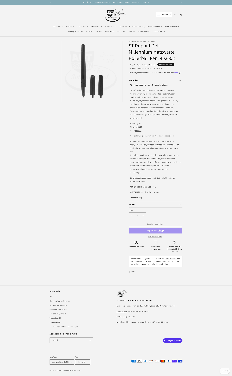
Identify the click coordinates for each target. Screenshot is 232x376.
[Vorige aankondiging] (50, 2)
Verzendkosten (134, 68)
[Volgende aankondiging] (181, 2)
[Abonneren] (90, 340)
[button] (52, 14)
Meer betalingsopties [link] (155, 236)
